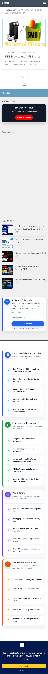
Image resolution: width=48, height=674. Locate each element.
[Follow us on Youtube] (23, 92)
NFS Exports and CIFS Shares (22, 56)
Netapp (15, 52)
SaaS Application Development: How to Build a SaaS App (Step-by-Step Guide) (30, 229)
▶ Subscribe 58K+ (24, 117)
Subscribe (28, 324)
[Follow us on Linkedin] (31, 92)
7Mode (8, 52)
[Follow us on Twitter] (44, 92)
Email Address (16, 313)
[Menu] (44, 3)
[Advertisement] (22, 173)
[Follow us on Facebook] (35, 92)
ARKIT (5, 3)
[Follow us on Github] (40, 92)
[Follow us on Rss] (27, 92)
